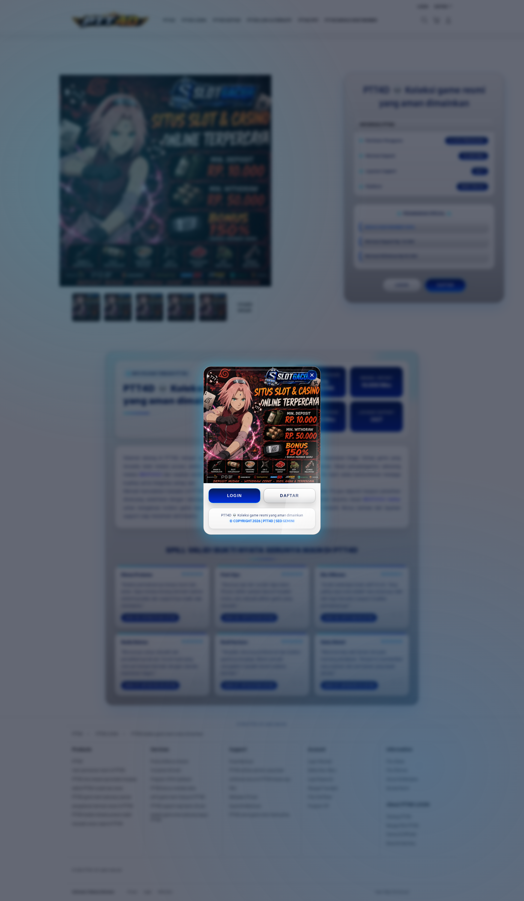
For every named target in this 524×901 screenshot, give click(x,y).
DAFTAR (289, 495)
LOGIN (234, 495)
